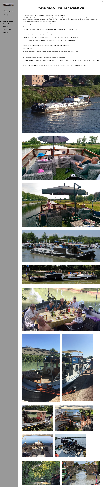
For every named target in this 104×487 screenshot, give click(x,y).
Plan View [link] (6, 32)
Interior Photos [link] (7, 24)
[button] (102, 2)
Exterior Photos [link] (8, 21)
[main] (61, 8)
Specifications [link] (7, 29)
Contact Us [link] (6, 26)
